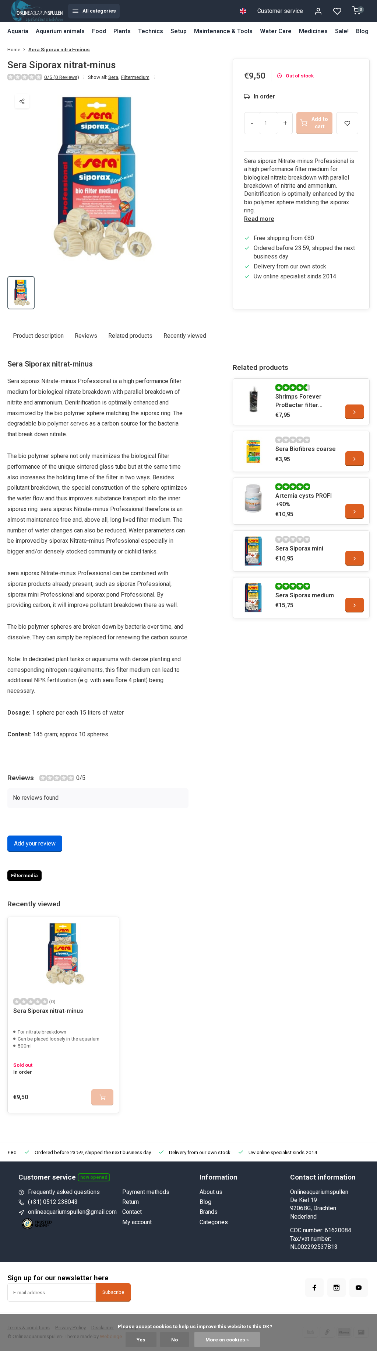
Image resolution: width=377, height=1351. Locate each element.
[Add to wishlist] (108, 928)
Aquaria (17, 31)
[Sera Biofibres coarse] (253, 451)
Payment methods (145, 1191)
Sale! (342, 31)
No (174, 1340)
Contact (132, 1211)
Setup (178, 31)
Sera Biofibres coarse (305, 448)
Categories (214, 1222)
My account (137, 1222)
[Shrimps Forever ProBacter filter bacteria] (253, 399)
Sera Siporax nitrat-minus (59, 49)
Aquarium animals (60, 31)
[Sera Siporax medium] (253, 597)
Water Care (276, 31)
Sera (113, 77)
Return (130, 1201)
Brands (209, 1211)
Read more (259, 218)
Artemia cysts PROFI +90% (303, 499)
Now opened (94, 1177)
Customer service (280, 10)
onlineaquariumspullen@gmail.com (72, 1211)
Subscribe (113, 1292)
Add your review (35, 843)
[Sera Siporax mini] (253, 551)
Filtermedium (135, 77)
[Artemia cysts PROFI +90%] (253, 498)
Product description (38, 335)
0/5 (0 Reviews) (61, 77)
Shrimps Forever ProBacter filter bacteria (298, 401)
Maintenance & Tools (223, 31)
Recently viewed (184, 335)
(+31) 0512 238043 (53, 1201)
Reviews (86, 335)
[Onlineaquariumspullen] (37, 11)
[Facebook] (314, 1287)
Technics (150, 31)
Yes (141, 1340)
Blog (362, 31)
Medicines (313, 31)
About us (211, 1191)
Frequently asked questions (64, 1191)
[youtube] (358, 1287)
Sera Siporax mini (299, 548)
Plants (122, 31)
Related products (130, 335)
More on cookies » (227, 1340)
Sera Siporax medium (304, 595)
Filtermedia (24, 875)
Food (99, 31)
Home (13, 49)
